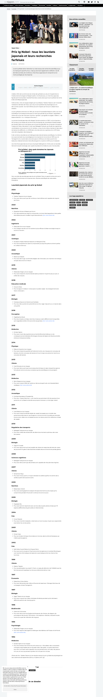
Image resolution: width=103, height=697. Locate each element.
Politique (34, 5)
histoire (85, 202)
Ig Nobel (32, 670)
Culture (55, 5)
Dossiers (27, 5)
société (72, 202)
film (79, 205)
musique (73, 205)
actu (78, 202)
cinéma (72, 207)
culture (82, 200)
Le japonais (71, 5)
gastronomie (74, 200)
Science (15, 64)
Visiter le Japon (8, 5)
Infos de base (19, 5)
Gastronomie (63, 5)
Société (49, 5)
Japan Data (15, 48)
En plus (80, 5)
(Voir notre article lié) (48, 215)
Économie (42, 5)
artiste (84, 205)
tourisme (89, 200)
